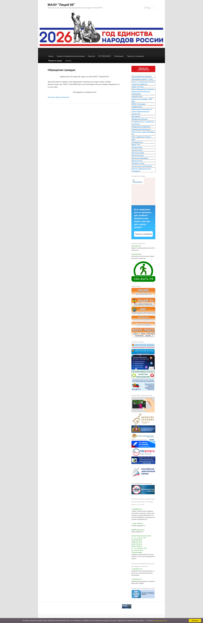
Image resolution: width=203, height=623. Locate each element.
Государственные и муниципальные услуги (143, 123)
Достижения (136, 116)
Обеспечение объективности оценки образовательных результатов (142, 111)
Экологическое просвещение (142, 166)
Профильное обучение (140, 119)
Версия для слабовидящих (143, 68)
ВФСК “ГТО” (136, 145)
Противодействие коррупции (142, 76)
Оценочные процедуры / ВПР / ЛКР (142, 100)
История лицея (137, 147)
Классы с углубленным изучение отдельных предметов (143, 83)
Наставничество (137, 142)
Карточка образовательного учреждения (141, 170)
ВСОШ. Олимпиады (138, 104)
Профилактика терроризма (141, 127)
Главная (50, 56)
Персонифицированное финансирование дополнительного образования (143, 91)
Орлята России (137, 150)
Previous (34, 32)
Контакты (68, 61)
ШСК (133, 139)
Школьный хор (137, 161)
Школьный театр (137, 155)
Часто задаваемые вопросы (141, 137)
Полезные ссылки (138, 163)
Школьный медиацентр (140, 158)
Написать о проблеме (143, 234)
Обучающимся (119, 56)
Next (168, 32)
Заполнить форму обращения (58, 97)
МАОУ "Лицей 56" (61, 4)
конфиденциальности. (160, 620)
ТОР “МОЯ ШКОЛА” (104, 56)
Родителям (91, 56)
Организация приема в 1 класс (142, 79)
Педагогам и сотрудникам (135, 56)
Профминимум (137, 107)
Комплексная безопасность (141, 129)
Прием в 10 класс (138, 87)
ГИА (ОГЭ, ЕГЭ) (137, 96)
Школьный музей (138, 153)
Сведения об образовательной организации (71, 56)
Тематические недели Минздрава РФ (143, 133)
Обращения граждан (55, 61)
